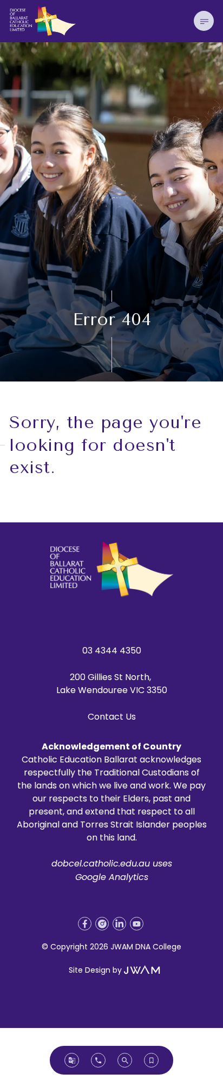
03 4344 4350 (111, 650)
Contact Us (112, 716)
